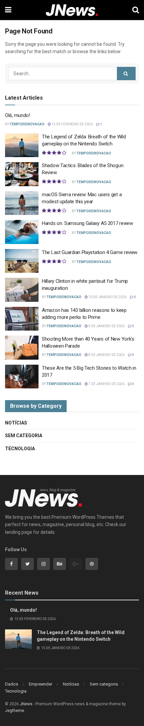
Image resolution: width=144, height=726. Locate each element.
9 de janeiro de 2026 (106, 326)
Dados (11, 684)
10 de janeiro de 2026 (107, 297)
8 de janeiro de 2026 (106, 355)
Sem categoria (23, 435)
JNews (26, 704)
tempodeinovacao (27, 124)
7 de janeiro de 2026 (106, 384)
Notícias (16, 423)
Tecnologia (20, 448)
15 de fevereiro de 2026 (72, 124)
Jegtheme (14, 710)
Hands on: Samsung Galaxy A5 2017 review (87, 223)
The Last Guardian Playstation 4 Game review (89, 252)
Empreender (40, 684)
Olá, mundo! (17, 115)
